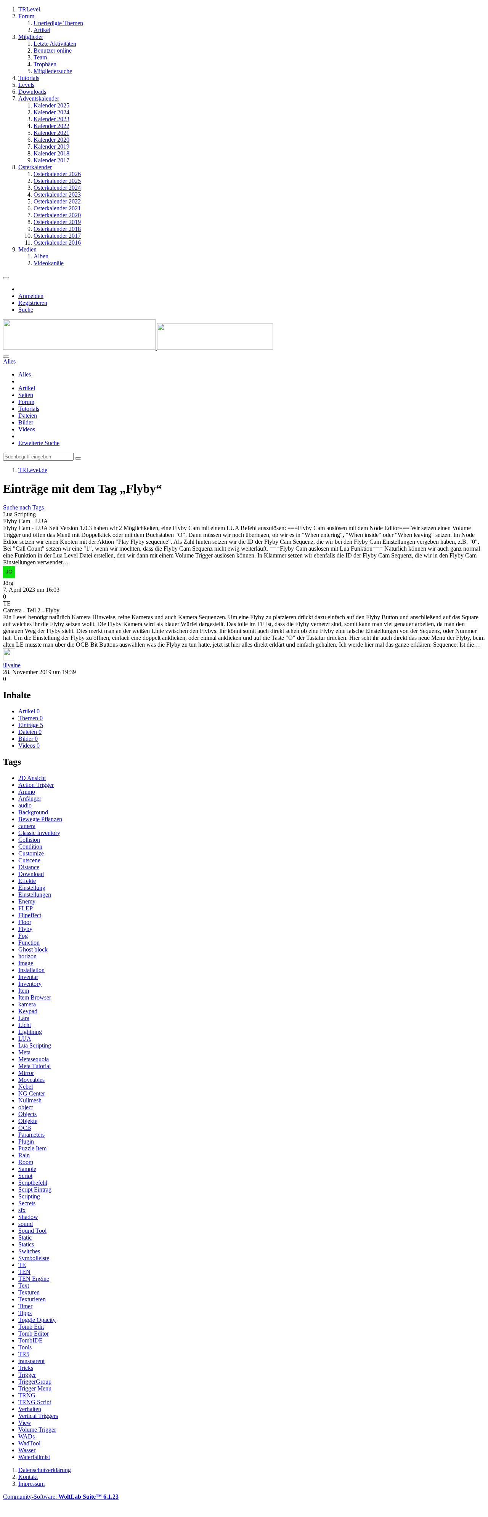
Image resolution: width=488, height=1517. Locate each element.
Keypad (27, 1011)
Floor (24, 922)
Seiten (25, 395)
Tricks (25, 1368)
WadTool (29, 1443)
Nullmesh (30, 1100)
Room (25, 1162)
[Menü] (6, 278)
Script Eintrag (34, 1189)
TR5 (23, 1354)
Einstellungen (34, 894)
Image (25, 963)
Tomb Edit (31, 1326)
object (25, 1107)
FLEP (25, 908)
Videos (26, 429)
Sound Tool (32, 1230)
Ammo (26, 791)
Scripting (29, 1196)
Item (23, 990)
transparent (31, 1361)
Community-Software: (61, 1496)
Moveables (31, 1079)
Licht (24, 1025)
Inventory (30, 983)
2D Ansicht (32, 778)
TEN (24, 1272)
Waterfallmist (34, 1457)
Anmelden (30, 296)
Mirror (26, 1073)
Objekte (27, 1121)
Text (23, 1285)
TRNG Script (34, 1402)
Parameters (31, 1134)
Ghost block (33, 949)
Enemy (26, 901)
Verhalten (29, 1409)
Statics (26, 1244)
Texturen (29, 1292)
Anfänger (29, 798)
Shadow (28, 1217)
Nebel (25, 1086)
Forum (26, 402)
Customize (31, 853)
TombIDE (30, 1340)
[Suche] (6, 357)
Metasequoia (33, 1059)
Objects (27, 1114)
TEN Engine (33, 1278)
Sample (27, 1169)
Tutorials (28, 408)
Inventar (28, 977)
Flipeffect (29, 915)
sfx (22, 1210)
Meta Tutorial (34, 1066)
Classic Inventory (39, 833)
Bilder (25, 422)
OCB (24, 1128)
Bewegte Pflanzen (40, 819)
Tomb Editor (33, 1333)
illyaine (12, 665)
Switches (29, 1251)
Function (29, 942)
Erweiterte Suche (38, 443)
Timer (25, 1306)
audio (25, 805)
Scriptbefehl (32, 1182)
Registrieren (32, 303)
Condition (30, 846)
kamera (27, 1004)
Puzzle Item (32, 1148)
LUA (24, 1038)
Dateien (27, 415)
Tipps (25, 1313)
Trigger (27, 1374)
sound (25, 1224)
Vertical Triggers (38, 1416)
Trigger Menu (34, 1388)
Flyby (25, 929)
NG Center (31, 1093)
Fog (23, 935)
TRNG (26, 1395)
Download (31, 874)
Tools (25, 1347)
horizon (27, 956)
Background (33, 812)
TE (22, 1265)
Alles (24, 374)
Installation (31, 970)
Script (25, 1176)
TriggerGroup (34, 1381)
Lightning (30, 1031)
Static (25, 1237)
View (24, 1422)
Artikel (26, 388)
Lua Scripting (34, 1045)
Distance (28, 867)
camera (26, 826)
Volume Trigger (37, 1429)
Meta (24, 1052)
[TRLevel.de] (138, 347)
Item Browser (34, 997)
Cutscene (29, 860)
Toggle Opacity (37, 1320)
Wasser (26, 1450)
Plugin (26, 1141)
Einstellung (31, 887)
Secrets (26, 1203)
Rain (24, 1155)
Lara (23, 1018)
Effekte (27, 881)
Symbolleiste (33, 1258)
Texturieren (32, 1299)
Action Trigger (36, 785)
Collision (29, 839)
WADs (26, 1436)
